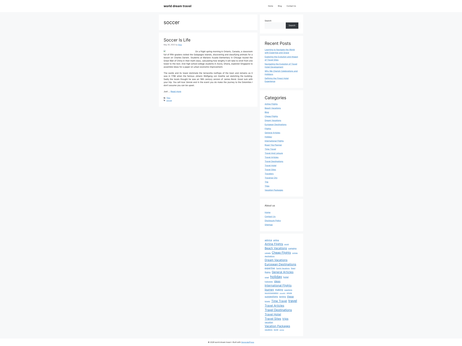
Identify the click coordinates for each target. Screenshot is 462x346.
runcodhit (282, 293)
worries (281, 330)
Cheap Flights (271, 116)
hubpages (269, 282)
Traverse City (271, 178)
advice (268, 240)
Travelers (269, 174)
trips (285, 318)
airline (276, 240)
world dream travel (177, 6)
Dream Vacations (273, 120)
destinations (270, 256)
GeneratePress (247, 342)
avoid (286, 244)
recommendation (271, 293)
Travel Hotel (270, 165)
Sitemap (269, 225)
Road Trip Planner (273, 145)
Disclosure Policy (273, 220)
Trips (168, 98)
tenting (282, 296)
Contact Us (291, 6)
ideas (277, 281)
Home (270, 6)
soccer (169, 100)
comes (295, 253)
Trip (266, 182)
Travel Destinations (274, 161)
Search (268, 21)
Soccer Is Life (177, 39)
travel (292, 301)
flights (268, 272)
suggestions (271, 296)
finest (293, 268)
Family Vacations (283, 268)
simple (289, 293)
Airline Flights (271, 104)
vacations (269, 330)
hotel (286, 277)
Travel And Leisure (274, 153)
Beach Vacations (273, 108)
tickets (267, 301)
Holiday (268, 137)
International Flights (274, 141)
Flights (268, 128)
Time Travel (270, 149)
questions (288, 290)
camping (292, 248)
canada (268, 253)
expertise (270, 268)
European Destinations (275, 124)
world (276, 330)
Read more (176, 91)
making (279, 289)
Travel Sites (270, 169)
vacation (269, 322)
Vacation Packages (274, 190)
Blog (280, 6)
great (267, 277)
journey (269, 289)
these (290, 296)
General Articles (272, 133)
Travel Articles (272, 157)
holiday (276, 277)
